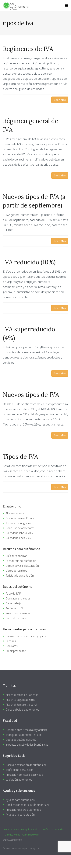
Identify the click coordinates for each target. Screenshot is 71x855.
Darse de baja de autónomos (22, 709)
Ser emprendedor (16, 651)
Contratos (11, 646)
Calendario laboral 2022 (19, 533)
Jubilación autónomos (19, 779)
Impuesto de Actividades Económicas (27, 744)
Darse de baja (13, 603)
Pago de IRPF (13, 593)
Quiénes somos (12, 834)
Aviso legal (36, 829)
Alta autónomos (15, 513)
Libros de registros (16, 570)
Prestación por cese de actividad (24, 774)
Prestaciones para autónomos (23, 809)
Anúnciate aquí (21, 829)
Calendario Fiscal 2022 (18, 538)
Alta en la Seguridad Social (21, 699)
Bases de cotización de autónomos (26, 765)
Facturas (11, 641)
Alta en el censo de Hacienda (22, 695)
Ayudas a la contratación (20, 814)
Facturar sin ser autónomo (21, 561)
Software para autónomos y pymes (26, 636)
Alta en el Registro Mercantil (21, 704)
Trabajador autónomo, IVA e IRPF (25, 735)
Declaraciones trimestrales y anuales (26, 730)
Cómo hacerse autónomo (21, 518)
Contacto (7, 829)
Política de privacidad (53, 829)
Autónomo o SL (15, 608)
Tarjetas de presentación (20, 575)
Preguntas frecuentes (18, 613)
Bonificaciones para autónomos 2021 (27, 805)
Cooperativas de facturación (22, 565)
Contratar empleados (18, 598)
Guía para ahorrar (16, 556)
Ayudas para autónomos (20, 800)
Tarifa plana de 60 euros (19, 770)
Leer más (60, 99)
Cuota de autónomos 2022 (21, 739)
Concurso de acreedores (20, 528)
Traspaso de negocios (18, 523)
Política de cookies (30, 834)
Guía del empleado (16, 618)
